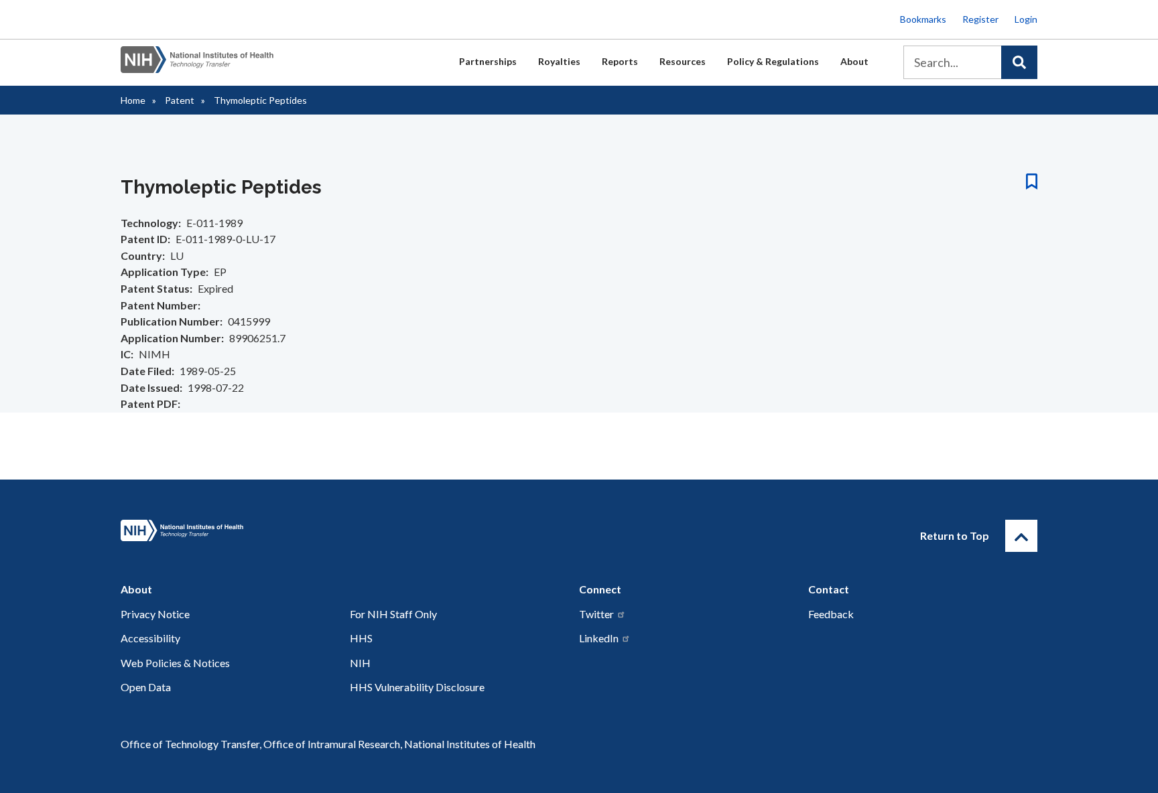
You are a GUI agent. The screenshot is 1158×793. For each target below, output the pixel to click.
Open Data (146, 686)
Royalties (559, 61)
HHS (361, 638)
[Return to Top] (1021, 536)
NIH (360, 662)
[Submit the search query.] (1019, 62)
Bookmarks (923, 19)
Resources (682, 61)
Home (133, 100)
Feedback (831, 613)
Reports (620, 61)
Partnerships (488, 61)
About (854, 61)
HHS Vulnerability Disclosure (417, 686)
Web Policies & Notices (175, 662)
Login (1026, 19)
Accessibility (150, 638)
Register (980, 19)
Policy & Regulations (773, 61)
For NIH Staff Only (393, 613)
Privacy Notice (155, 613)
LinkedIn (599, 638)
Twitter (596, 613)
